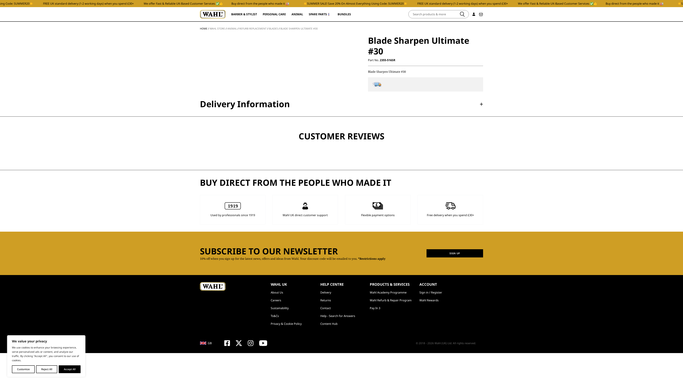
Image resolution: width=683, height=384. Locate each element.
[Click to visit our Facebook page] (227, 343)
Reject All (46, 369)
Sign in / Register (430, 292)
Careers (276, 300)
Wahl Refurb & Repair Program (391, 300)
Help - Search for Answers (337, 316)
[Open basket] (481, 14)
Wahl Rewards (429, 300)
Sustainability (280, 308)
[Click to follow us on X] (239, 343)
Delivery (325, 292)
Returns (325, 300)
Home (203, 28)
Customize (23, 369)
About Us (277, 292)
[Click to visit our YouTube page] (263, 343)
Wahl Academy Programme (388, 292)
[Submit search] (462, 14)
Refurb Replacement (253, 28)
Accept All (70, 369)
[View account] (473, 14)
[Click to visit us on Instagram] (250, 343)
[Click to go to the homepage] (213, 14)
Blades (273, 28)
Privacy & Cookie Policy (286, 324)
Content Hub (329, 324)
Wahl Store (217, 28)
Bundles (344, 14)
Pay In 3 (375, 308)
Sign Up (454, 253)
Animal (232, 28)
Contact (325, 308)
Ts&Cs (275, 316)
